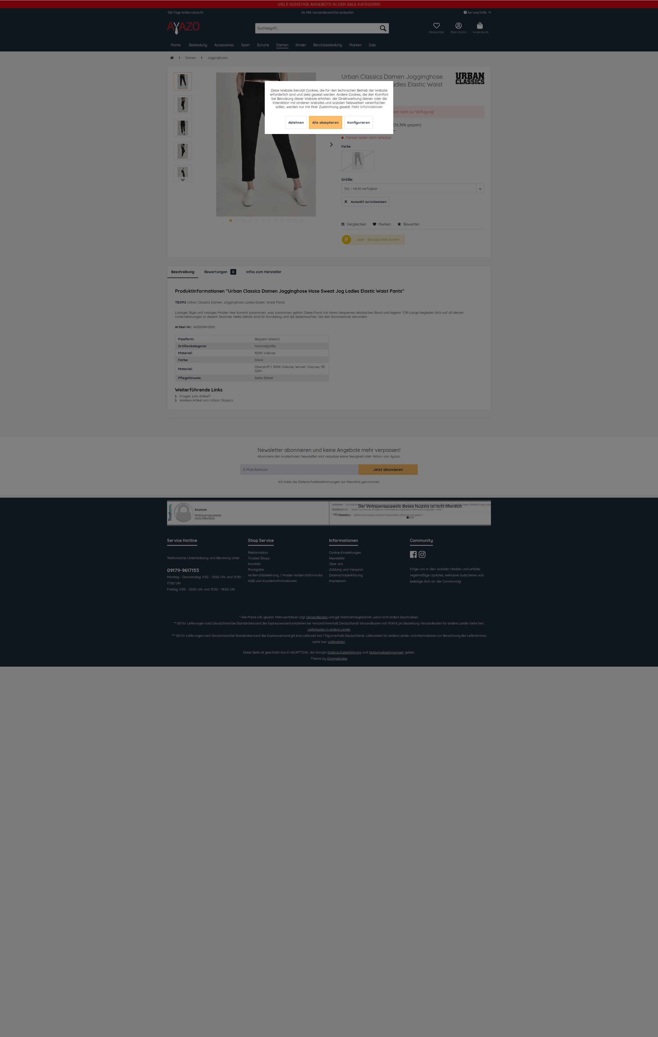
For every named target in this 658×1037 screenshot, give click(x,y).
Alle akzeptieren (325, 122)
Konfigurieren (358, 122)
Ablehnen (296, 122)
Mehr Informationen (367, 107)
